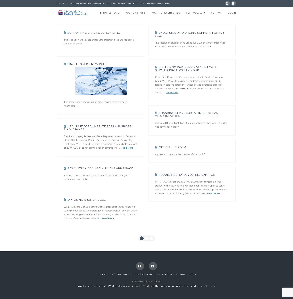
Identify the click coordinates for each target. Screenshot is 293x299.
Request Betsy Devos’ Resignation (187, 174)
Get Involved (168, 274)
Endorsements (105, 274)
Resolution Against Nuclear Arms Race (100, 168)
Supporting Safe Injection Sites (94, 32)
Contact (182, 274)
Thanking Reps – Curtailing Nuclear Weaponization (186, 114)
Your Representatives (145, 274)
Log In (193, 274)
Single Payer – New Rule (87, 64)
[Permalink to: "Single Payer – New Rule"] (100, 81)
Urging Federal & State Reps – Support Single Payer (97, 128)
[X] (233, 3)
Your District (123, 274)
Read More (172, 92)
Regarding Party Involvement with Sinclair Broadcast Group (186, 68)
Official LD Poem (172, 147)
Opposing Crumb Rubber (87, 199)
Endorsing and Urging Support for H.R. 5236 (189, 34)
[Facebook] (227, 3)
